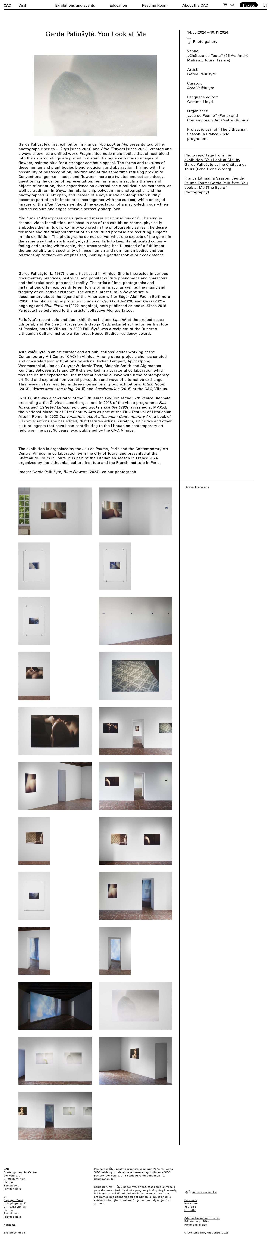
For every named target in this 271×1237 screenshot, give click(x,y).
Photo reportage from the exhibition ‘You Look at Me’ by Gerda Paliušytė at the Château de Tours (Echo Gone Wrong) (215, 162)
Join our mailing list (204, 1192)
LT (265, 5)
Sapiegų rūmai (13, 1200)
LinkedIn (190, 1210)
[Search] (232, 5)
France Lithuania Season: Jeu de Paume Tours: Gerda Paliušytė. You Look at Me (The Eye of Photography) (216, 185)
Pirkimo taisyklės (195, 1224)
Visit (22, 5)
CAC (7, 5)
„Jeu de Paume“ (202, 115)
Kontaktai (10, 1224)
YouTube (190, 1206)
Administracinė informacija (202, 1218)
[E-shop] (225, 5)
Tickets (248, 5)
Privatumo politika (196, 1221)
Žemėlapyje (11, 1185)
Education (118, 5)
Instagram (191, 1203)
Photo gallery (205, 41)
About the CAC (195, 5)
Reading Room (155, 5)
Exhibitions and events (75, 5)
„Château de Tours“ (205, 55)
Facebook (190, 1200)
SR (5, 1196)
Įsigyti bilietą (12, 1189)
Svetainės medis (15, 1232)
